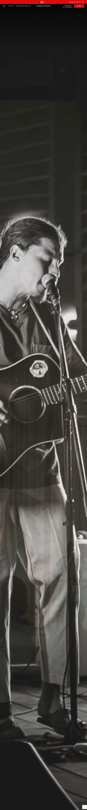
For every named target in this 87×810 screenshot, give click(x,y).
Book (79, 6)
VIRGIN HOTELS (44, 6)
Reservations (68, 6)
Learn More (78, 2)
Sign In (83, 2)
